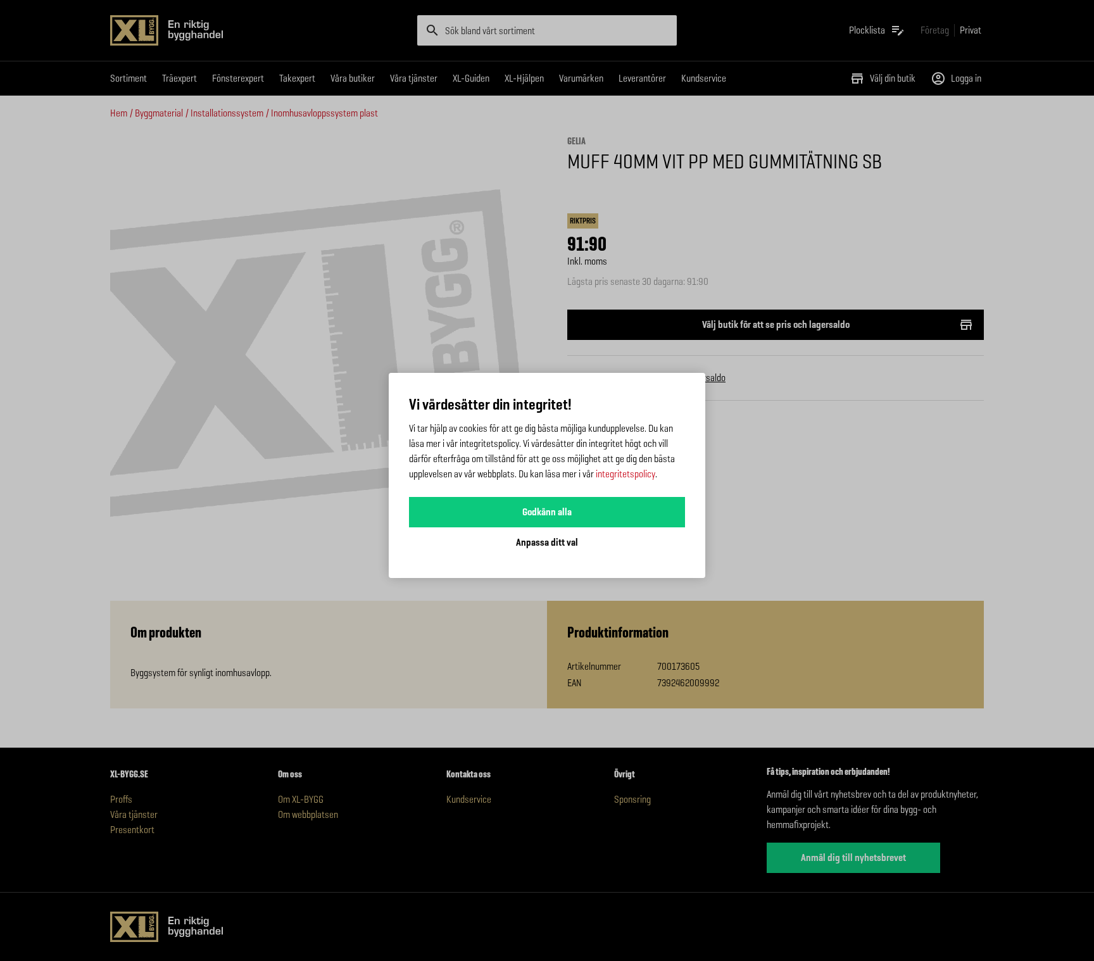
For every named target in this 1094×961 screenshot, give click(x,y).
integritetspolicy (625, 474)
